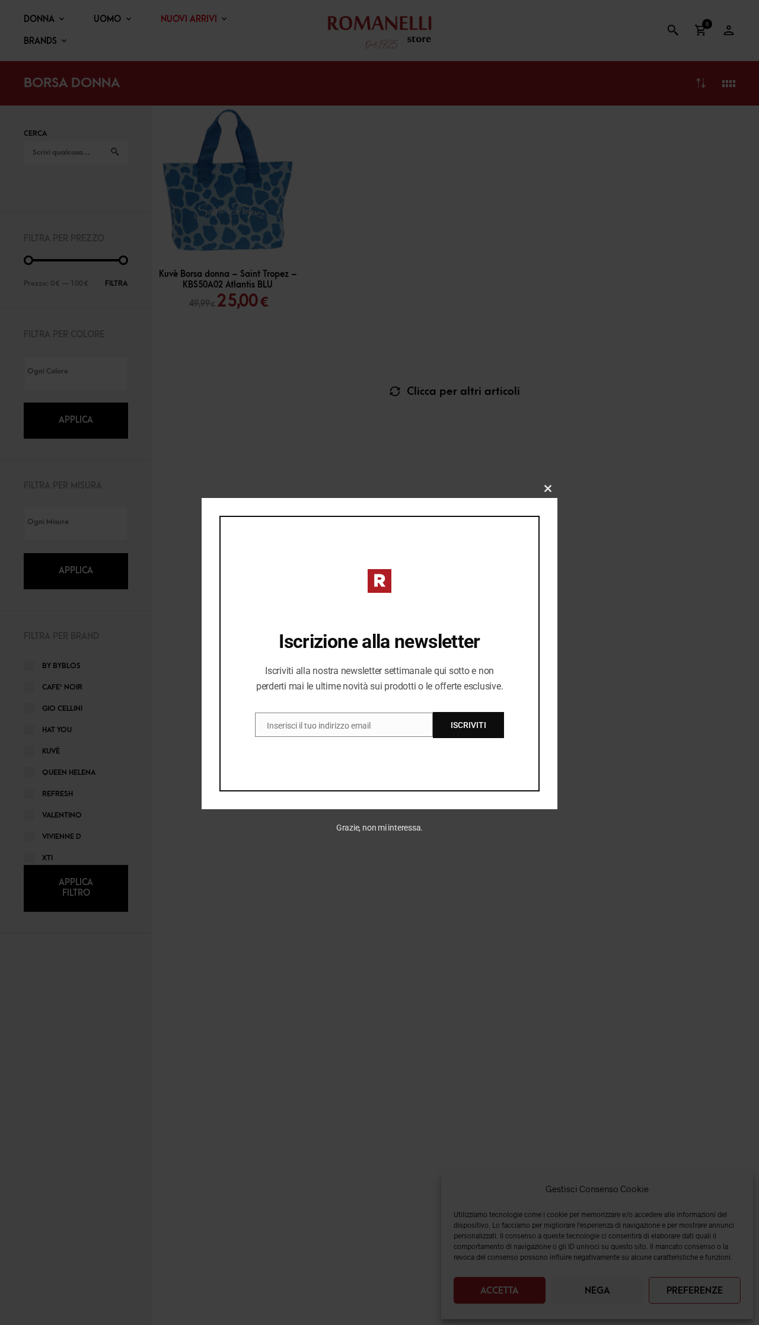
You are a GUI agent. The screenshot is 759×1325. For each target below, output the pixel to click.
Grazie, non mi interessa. (379, 827)
